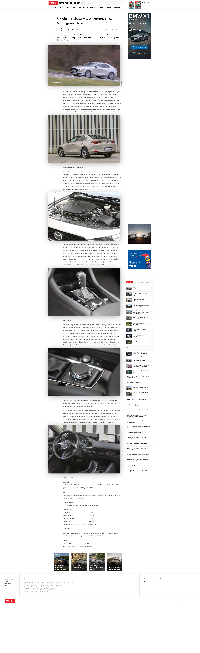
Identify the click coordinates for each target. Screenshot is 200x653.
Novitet (31, 581)
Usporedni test (58, 582)
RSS (6, 587)
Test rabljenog (56, 584)
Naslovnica (57, 8)
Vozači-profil (53, 588)
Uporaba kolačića (9, 581)
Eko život (36, 589)
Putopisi (108, 8)
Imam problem (27, 584)
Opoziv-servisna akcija (37, 584)
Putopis (140, 282)
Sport (101, 8)
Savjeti (45, 584)
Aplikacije (41, 581)
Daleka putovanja (33, 591)
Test (74, 8)
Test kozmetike (50, 582)
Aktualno (26, 581)
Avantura (26, 591)
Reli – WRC (39, 588)
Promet (46, 585)
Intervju (57, 581)
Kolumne (52, 581)
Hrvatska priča (42, 591)
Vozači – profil (49, 586)
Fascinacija (26, 586)
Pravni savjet (41, 585)
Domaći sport (27, 588)
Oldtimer (33, 586)
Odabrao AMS (33, 585)
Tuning (42, 586)
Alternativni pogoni (28, 589)
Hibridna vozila (52, 589)
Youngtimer (56, 586)
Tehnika (52, 585)
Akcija (36, 581)
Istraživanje (83, 8)
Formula (33, 588)
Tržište (46, 581)
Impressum (117, 8)
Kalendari (26, 585)
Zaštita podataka (9, 579)
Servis (50, 584)
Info (61, 581)
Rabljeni (93, 8)
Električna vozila (44, 589)
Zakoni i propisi (58, 585)
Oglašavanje (8, 583)
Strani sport (46, 588)
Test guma (37, 582)
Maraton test (27, 582)
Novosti (68, 8)
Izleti (48, 591)
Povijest (38, 586)
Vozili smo (70, 582)
